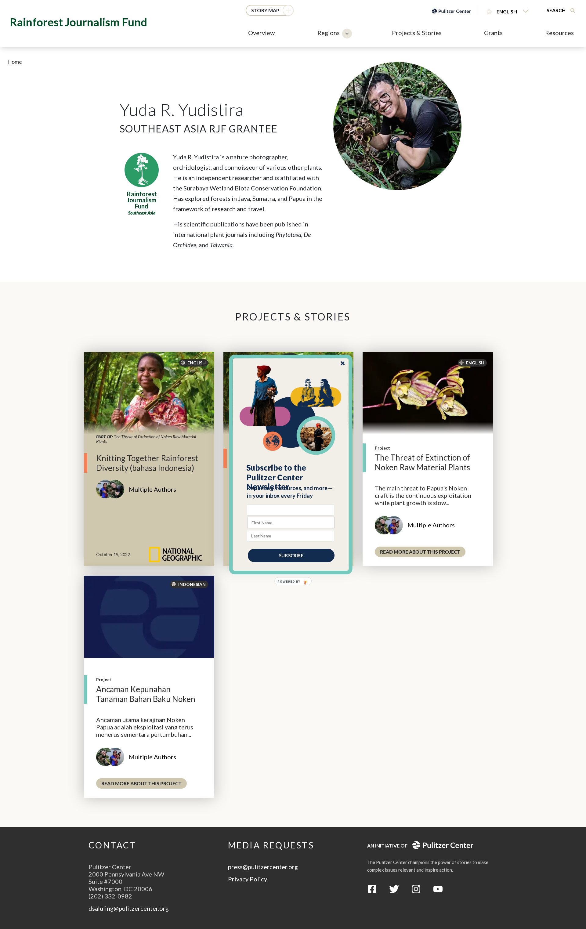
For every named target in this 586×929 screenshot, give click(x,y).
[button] (291, 477)
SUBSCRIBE (291, 555)
